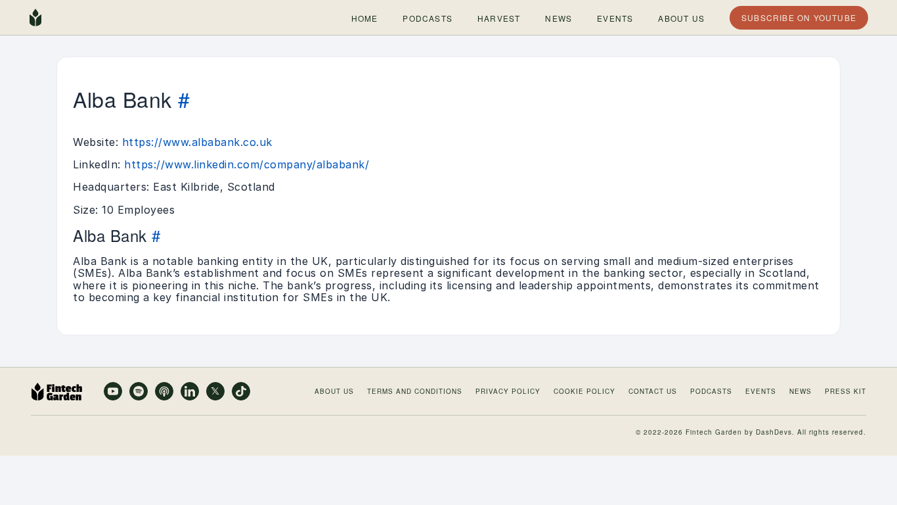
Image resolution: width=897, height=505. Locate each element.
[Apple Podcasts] (164, 391)
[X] (215, 391)
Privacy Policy (507, 391)
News (558, 17)
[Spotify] (138, 391)
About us (681, 17)
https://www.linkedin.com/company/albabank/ (246, 164)
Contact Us (652, 391)
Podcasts (427, 17)
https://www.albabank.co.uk (197, 142)
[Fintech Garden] (36, 18)
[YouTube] (113, 391)
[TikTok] (241, 391)
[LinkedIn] (190, 391)
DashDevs (774, 432)
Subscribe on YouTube (798, 17)
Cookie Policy (584, 391)
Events (615, 17)
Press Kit (845, 391)
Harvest (498, 17)
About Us (334, 391)
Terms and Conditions (414, 391)
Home (364, 17)
